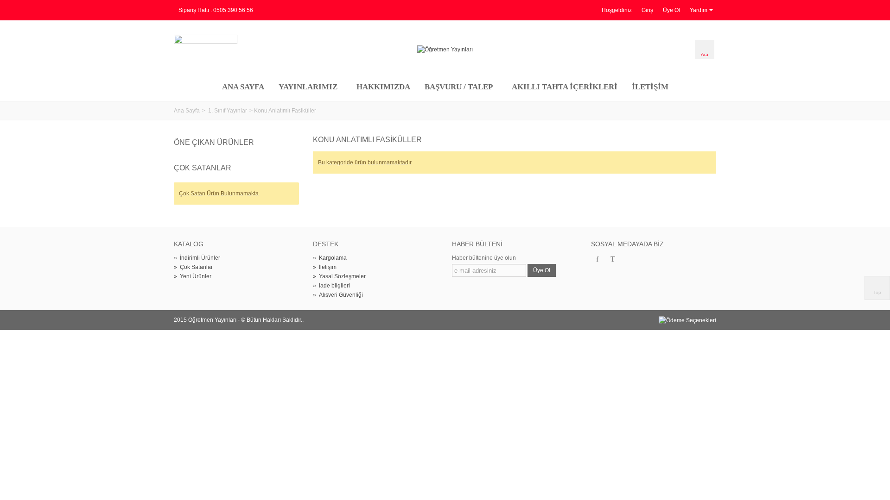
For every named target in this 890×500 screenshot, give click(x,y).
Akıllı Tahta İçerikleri (564, 86)
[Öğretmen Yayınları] (445, 49)
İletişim (650, 86)
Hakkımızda (383, 86)
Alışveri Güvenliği (338, 295)
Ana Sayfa (243, 86)
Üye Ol (671, 10)
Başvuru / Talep (459, 86)
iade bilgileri (331, 285)
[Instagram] (629, 260)
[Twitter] (613, 260)
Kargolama (330, 258)
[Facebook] (597, 260)
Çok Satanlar (202, 168)
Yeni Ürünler (192, 276)
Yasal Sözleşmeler (339, 276)
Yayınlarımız (308, 86)
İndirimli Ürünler (197, 258)
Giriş (647, 10)
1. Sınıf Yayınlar (227, 110)
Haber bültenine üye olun (484, 258)
